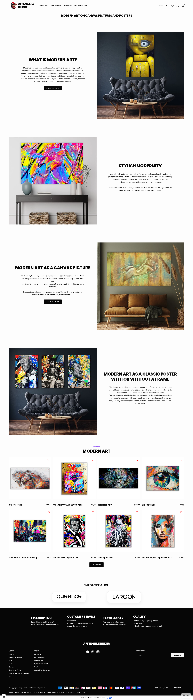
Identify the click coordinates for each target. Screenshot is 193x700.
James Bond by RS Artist (65, 557)
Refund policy (14, 692)
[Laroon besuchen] (124, 597)
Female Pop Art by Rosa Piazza (157, 557)
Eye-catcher (148, 504)
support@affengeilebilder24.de (80, 623)
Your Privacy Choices (100, 697)
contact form (81, 626)
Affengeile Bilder (23, 688)
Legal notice (80, 692)
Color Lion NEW (105, 504)
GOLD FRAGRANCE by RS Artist (68, 504)
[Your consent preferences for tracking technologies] (4, 696)
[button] (183, 5)
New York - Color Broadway (23, 557)
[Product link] (30, 478)
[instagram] (98, 652)
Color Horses (15, 504)
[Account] (177, 5)
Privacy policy (26, 692)
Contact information (66, 692)
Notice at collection (86, 697)
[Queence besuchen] (69, 597)
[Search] (167, 5)
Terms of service (39, 692)
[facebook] (88, 652)
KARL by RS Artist (105, 557)
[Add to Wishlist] (48, 460)
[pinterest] (93, 652)
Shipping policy (52, 692)
